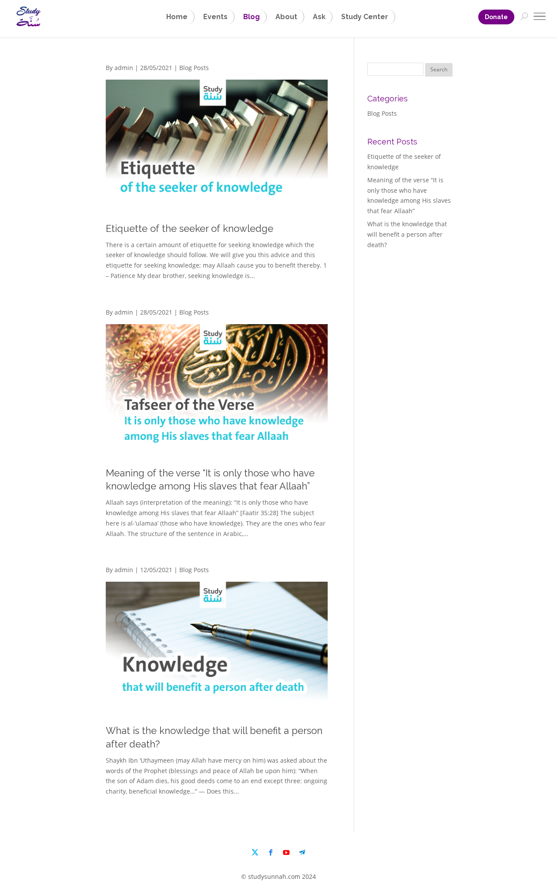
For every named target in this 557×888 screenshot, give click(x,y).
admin (123, 68)
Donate (496, 16)
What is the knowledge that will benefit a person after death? (407, 234)
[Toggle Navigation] (540, 17)
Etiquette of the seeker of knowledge (189, 228)
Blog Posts (194, 68)
